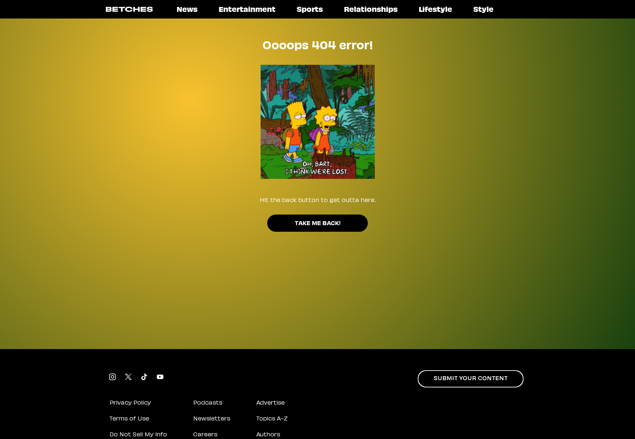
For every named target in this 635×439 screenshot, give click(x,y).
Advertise (270, 403)
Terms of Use (129, 419)
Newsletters (211, 419)
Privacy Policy (130, 403)
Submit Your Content (471, 378)
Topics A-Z (272, 419)
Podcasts (207, 403)
